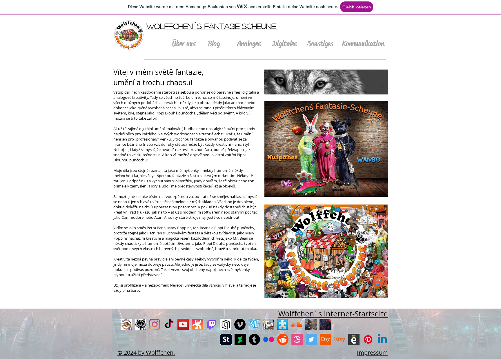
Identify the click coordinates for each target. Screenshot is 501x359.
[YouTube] (183, 324)
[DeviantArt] (240, 339)
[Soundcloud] (296, 324)
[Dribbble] (297, 339)
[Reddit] (282, 339)
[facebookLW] (140, 324)
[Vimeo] (240, 324)
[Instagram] (154, 324)
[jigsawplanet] (282, 324)
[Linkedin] (382, 339)
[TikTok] (169, 324)
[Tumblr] (254, 339)
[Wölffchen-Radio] (325, 324)
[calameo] (354, 339)
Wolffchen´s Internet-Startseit (331, 314)
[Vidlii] (254, 324)
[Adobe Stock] (226, 339)
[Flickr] (268, 339)
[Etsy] (325, 339)
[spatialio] (225, 324)
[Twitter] (311, 339)
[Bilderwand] (268, 324)
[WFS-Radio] (311, 324)
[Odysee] (197, 324)
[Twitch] (211, 324)
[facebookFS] (126, 324)
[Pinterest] (368, 339)
